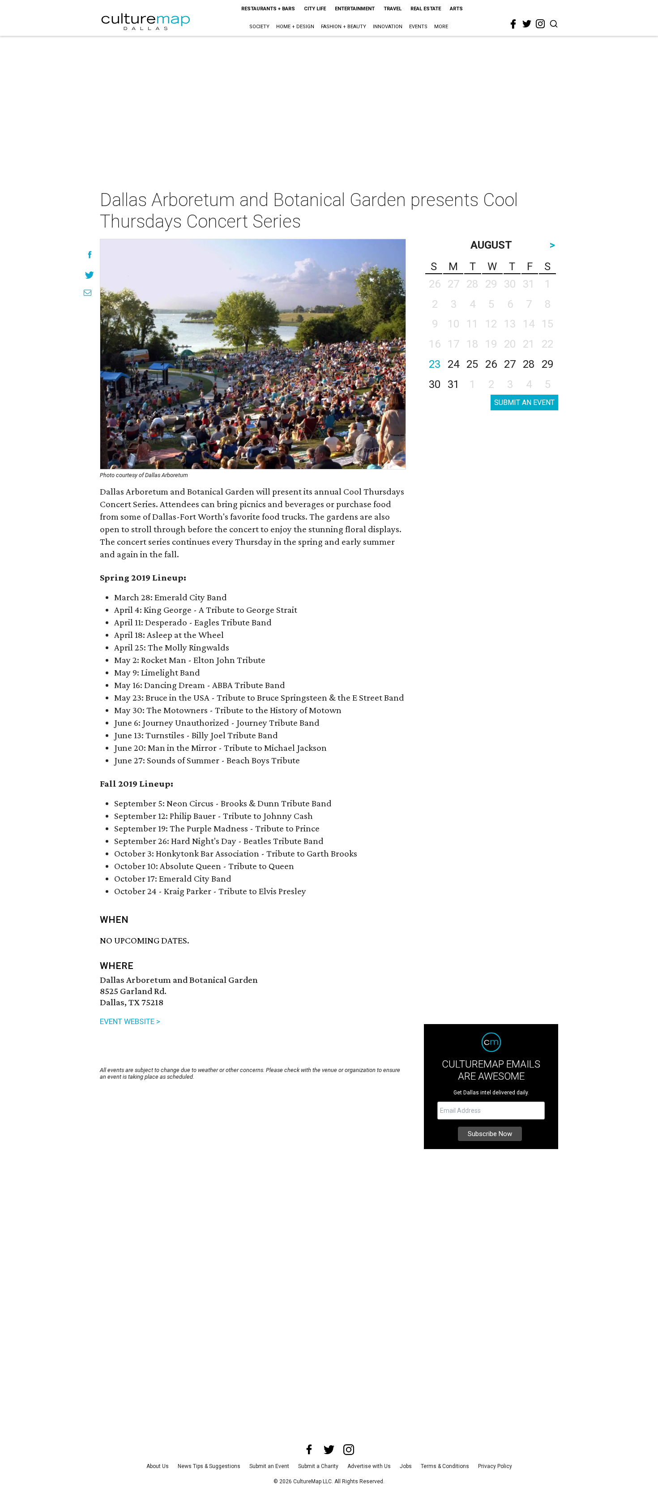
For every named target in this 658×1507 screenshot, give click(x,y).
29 (547, 364)
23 (434, 364)
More (441, 27)
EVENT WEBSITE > (130, 1021)
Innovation (387, 27)
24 (453, 364)
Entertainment (355, 9)
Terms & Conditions (445, 1466)
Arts (456, 9)
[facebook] (513, 24)
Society (259, 27)
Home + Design (295, 27)
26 (491, 364)
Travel (393, 9)
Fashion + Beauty (343, 27)
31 (453, 384)
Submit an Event (269, 1466)
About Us (157, 1466)
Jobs (406, 1466)
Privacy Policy (495, 1466)
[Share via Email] (87, 292)
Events (418, 27)
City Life (315, 9)
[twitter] (526, 23)
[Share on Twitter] (90, 275)
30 (434, 384)
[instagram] (540, 23)
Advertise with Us (369, 1466)
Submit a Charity (318, 1466)
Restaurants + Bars (268, 9)
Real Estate (425, 9)
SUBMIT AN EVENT (524, 402)
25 (472, 364)
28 (528, 364)
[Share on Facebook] (90, 255)
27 (510, 364)
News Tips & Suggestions (209, 1466)
